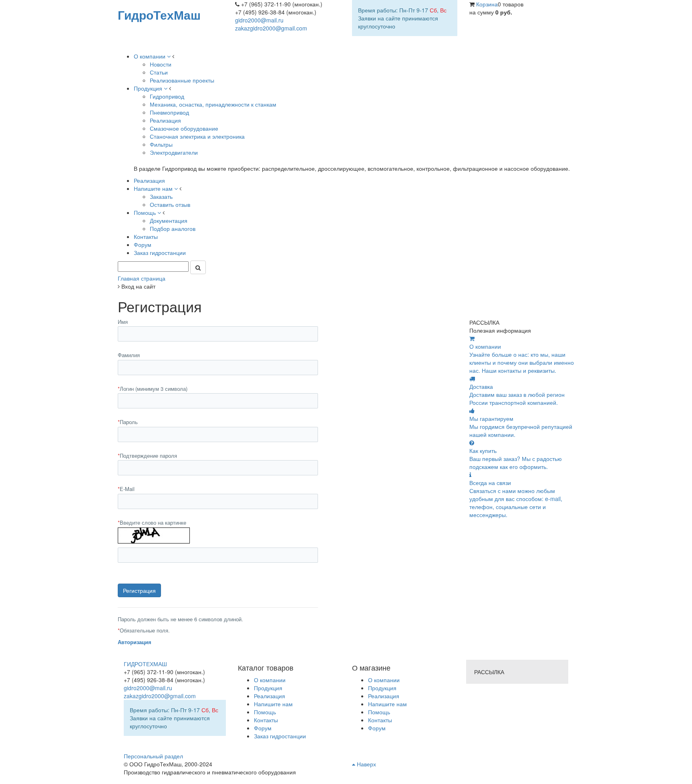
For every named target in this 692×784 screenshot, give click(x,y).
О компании (384, 680)
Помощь (379, 712)
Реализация (383, 696)
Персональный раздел (153, 756)
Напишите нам (387, 704)
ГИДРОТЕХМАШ (145, 664)
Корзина (487, 4)
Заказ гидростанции (280, 736)
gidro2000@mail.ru (259, 20)
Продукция (382, 688)
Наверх (365, 764)
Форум (377, 728)
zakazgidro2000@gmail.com (271, 28)
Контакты (380, 720)
